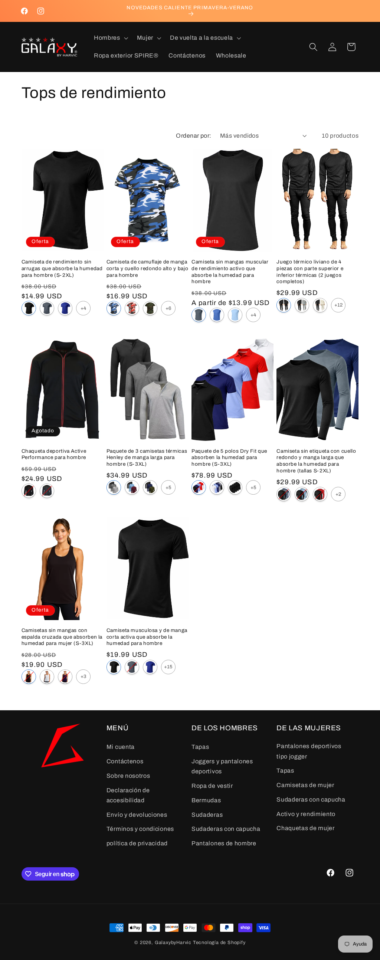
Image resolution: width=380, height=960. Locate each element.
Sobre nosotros (128, 776)
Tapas (200, 747)
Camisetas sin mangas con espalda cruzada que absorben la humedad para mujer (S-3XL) (62, 637)
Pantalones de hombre (223, 843)
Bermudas (206, 800)
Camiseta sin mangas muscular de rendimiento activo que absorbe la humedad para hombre (230, 271)
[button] (110, 38)
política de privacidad (137, 843)
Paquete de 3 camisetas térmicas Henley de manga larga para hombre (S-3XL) (147, 457)
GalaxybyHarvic (173, 942)
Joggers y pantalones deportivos (222, 766)
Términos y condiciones (140, 829)
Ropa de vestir (212, 786)
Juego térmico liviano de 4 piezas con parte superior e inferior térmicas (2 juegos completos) (309, 271)
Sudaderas (207, 815)
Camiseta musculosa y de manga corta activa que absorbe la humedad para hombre (147, 637)
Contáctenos (125, 761)
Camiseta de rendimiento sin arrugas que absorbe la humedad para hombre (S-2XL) (62, 268)
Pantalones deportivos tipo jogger (308, 751)
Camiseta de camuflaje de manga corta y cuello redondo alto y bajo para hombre (147, 268)
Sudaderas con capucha (226, 829)
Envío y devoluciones (137, 815)
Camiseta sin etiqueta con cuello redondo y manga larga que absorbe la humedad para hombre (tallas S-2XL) (316, 461)
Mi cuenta (121, 747)
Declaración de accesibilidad (128, 795)
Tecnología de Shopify (219, 942)
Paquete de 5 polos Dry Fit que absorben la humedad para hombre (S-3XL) (229, 457)
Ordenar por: (194, 135)
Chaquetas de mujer (305, 828)
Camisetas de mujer (305, 785)
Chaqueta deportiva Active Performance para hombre (54, 454)
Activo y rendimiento (305, 814)
